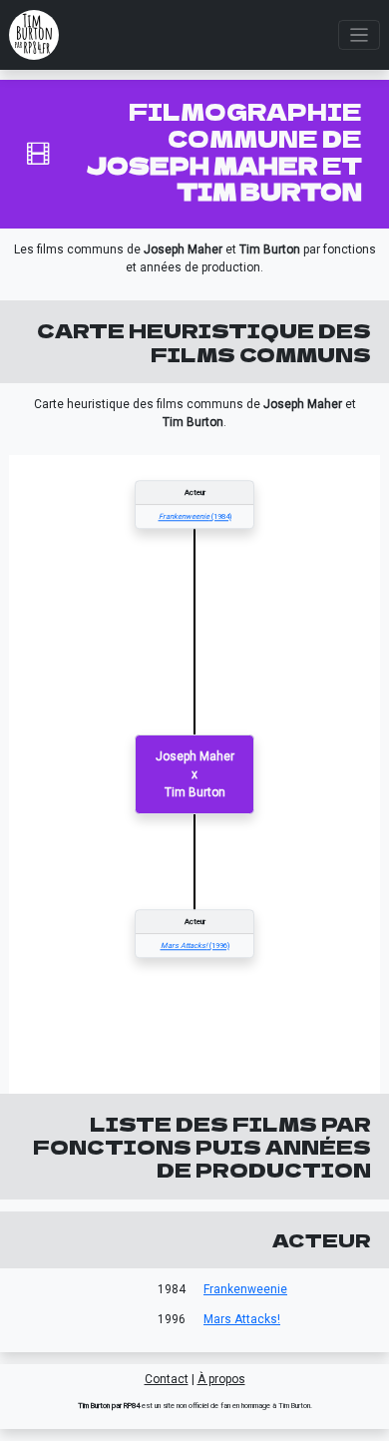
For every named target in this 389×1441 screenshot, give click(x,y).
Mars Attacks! (241, 1319)
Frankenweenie (245, 1289)
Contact (167, 1379)
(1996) (195, 945)
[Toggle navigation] (359, 35)
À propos (221, 1379)
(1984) (195, 516)
